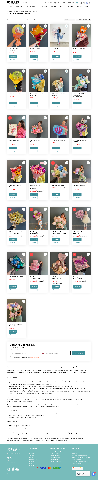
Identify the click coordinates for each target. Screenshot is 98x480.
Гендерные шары (54, 453)
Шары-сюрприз (54, 459)
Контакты (79, 6)
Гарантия (53, 6)
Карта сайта (32, 465)
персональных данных (36, 357)
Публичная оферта (77, 463)
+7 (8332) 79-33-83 (67, 3)
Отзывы (60, 6)
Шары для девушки (55, 461)
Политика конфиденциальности (80, 461)
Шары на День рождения (57, 451)
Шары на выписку (55, 455)
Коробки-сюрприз (55, 457)
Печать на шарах (20, 6)
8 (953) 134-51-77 (76, 453)
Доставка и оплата (32, 6)
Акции (86, 6)
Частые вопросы (69, 6)
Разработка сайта (12, 473)
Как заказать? (44, 6)
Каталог (16, 11)
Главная (9, 11)
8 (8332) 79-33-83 (76, 451)
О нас (11, 6)
